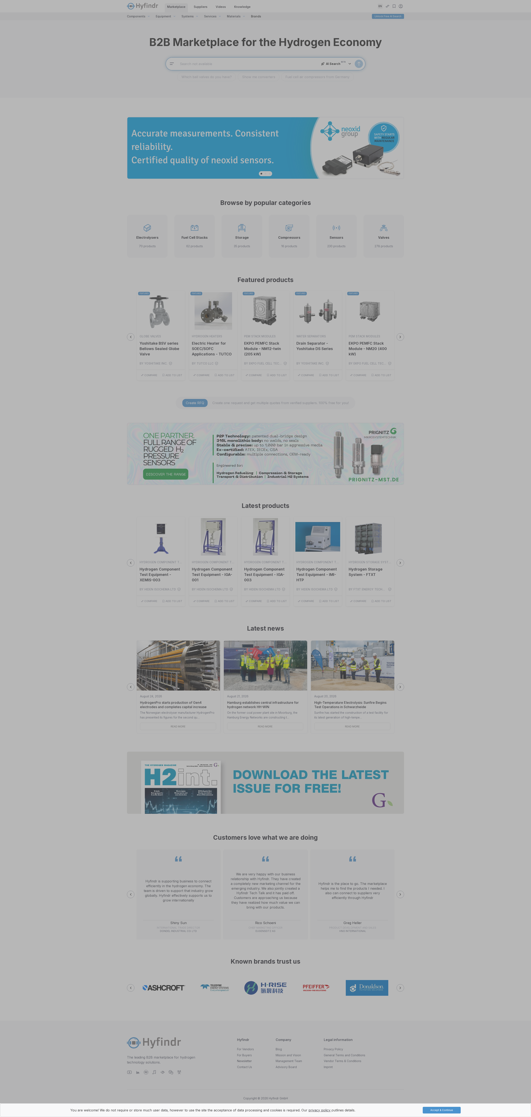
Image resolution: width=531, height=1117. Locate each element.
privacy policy (319, 1110)
